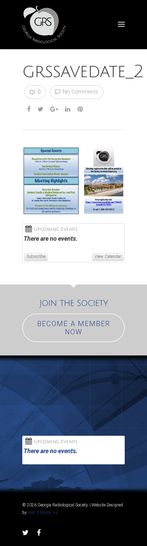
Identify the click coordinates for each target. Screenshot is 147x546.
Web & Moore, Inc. (43, 512)
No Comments (80, 91)
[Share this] (29, 109)
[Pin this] (81, 109)
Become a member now (73, 328)
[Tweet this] (41, 109)
